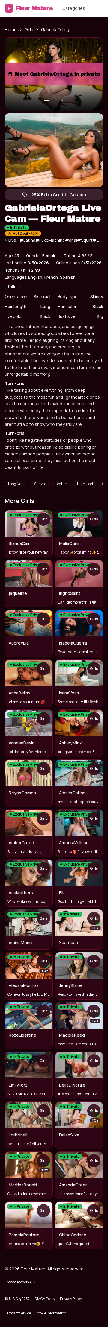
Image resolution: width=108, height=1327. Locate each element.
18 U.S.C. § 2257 (17, 1298)
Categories (73, 8)
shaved (40, 483)
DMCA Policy (44, 1298)
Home (11, 29)
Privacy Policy (71, 1298)
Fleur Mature (30, 8)
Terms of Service (18, 1313)
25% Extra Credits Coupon (61, 196)
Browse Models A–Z (20, 1282)
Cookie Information (51, 1313)
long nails (16, 483)
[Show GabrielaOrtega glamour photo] (61, 100)
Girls (29, 29)
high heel (85, 483)
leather (62, 483)
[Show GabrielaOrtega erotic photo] (46, 100)
